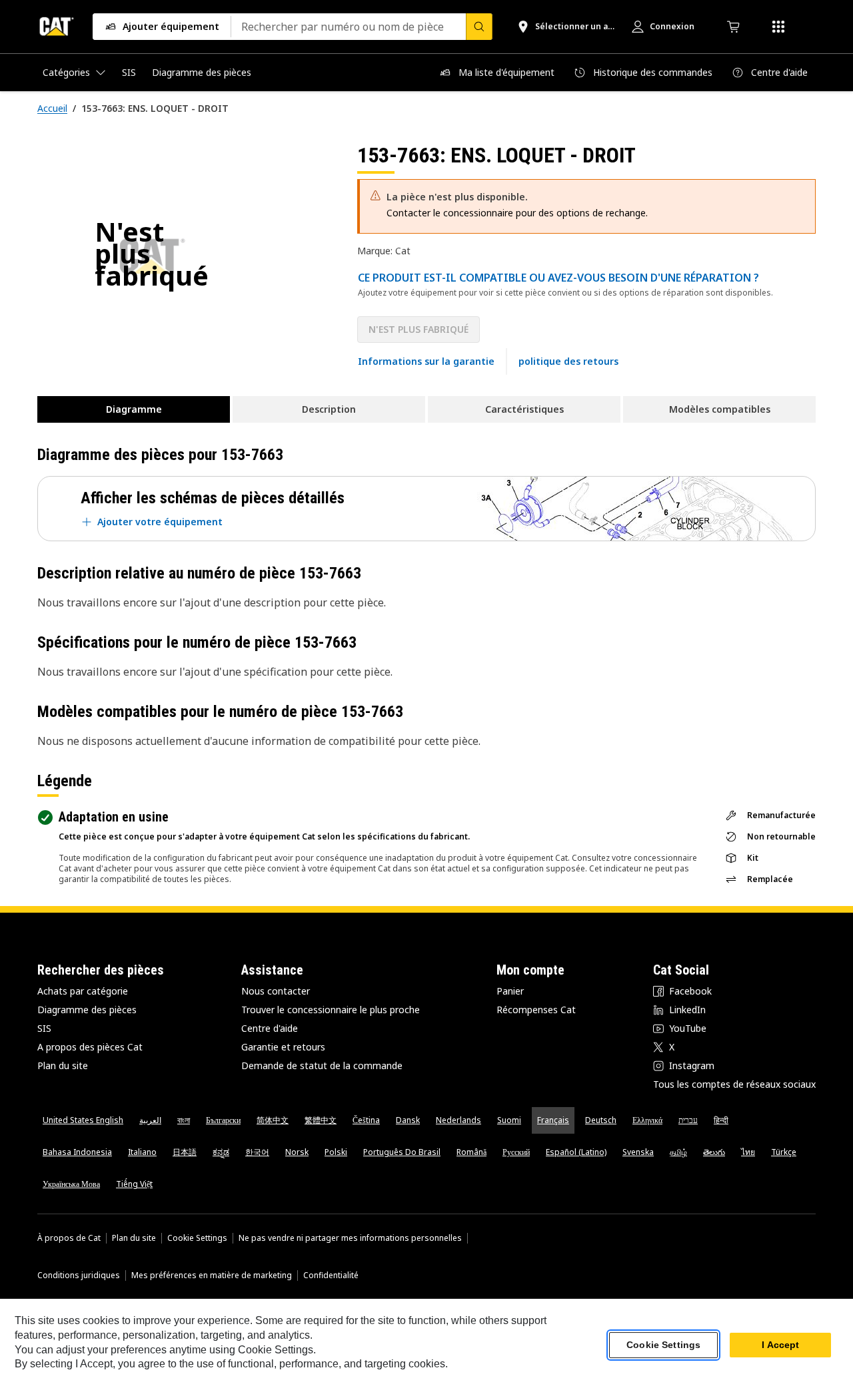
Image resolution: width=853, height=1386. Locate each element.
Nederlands (458, 1120)
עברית (688, 1120)
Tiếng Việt (134, 1184)
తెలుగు (714, 1152)
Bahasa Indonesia (77, 1152)
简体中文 (273, 1120)
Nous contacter (275, 991)
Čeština (366, 1120)
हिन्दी (721, 1120)
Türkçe (783, 1152)
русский (516, 1152)
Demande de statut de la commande (322, 1065)
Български (223, 1120)
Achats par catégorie (82, 991)
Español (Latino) (576, 1152)
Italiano (142, 1152)
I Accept (780, 1345)
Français (553, 1120)
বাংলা (183, 1120)
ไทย (748, 1152)
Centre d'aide (269, 1028)
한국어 (257, 1152)
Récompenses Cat (536, 1009)
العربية (150, 1120)
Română (471, 1152)
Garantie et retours (283, 1046)
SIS (44, 1028)
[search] (479, 26)
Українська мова (71, 1184)
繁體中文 (321, 1120)
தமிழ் (678, 1152)
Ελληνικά (647, 1120)
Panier (510, 991)
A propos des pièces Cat (90, 1046)
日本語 (185, 1152)
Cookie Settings (197, 1238)
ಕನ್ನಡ (221, 1152)
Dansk (408, 1120)
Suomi (509, 1120)
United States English (83, 1120)
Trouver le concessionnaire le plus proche (330, 1009)
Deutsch (600, 1120)
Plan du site (62, 1065)
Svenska (638, 1152)
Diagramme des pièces (87, 1009)
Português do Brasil (401, 1152)
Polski (336, 1152)
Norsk (297, 1152)
